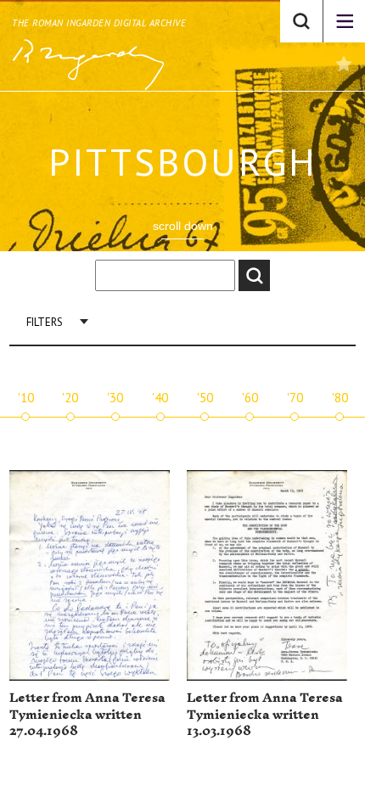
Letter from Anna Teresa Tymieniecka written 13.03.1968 (265, 714)
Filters (44, 322)
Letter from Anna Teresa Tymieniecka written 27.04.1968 (87, 714)
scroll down (183, 226)
